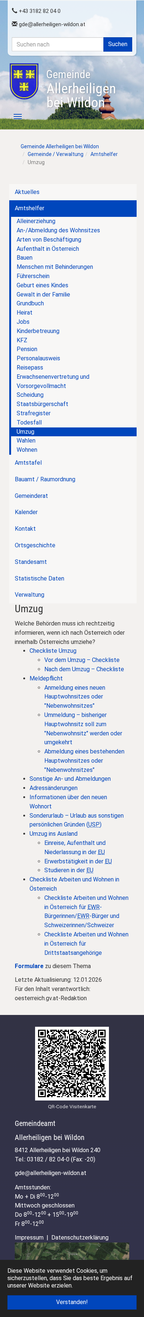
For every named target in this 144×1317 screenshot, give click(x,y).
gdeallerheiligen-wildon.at (51, 24)
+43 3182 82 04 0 (39, 11)
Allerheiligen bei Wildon (81, 89)
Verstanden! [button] (72, 1302)
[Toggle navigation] (14, 116)
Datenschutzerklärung (80, 1237)
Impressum (29, 1237)
